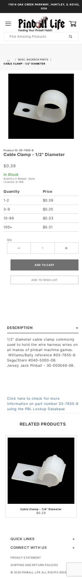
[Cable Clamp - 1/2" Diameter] (41, 108)
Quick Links (22, 539)
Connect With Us (28, 547)
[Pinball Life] (41, 23)
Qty (9, 239)
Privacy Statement (25, 557)
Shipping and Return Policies (34, 565)
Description (20, 327)
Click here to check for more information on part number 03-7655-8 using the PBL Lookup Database (43, 403)
